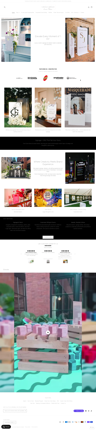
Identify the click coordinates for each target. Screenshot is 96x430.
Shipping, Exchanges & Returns (43, 403)
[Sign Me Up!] (25, 410)
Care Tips (32, 403)
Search (24, 401)
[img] (48, 246)
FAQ (58, 401)
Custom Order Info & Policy (66, 401)
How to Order (31, 401)
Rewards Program (39, 401)
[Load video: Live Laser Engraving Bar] (48, 332)
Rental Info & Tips (55, 403)
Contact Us (63, 403)
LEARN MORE (48, 237)
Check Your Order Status (50, 401)
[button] (4, 7)
